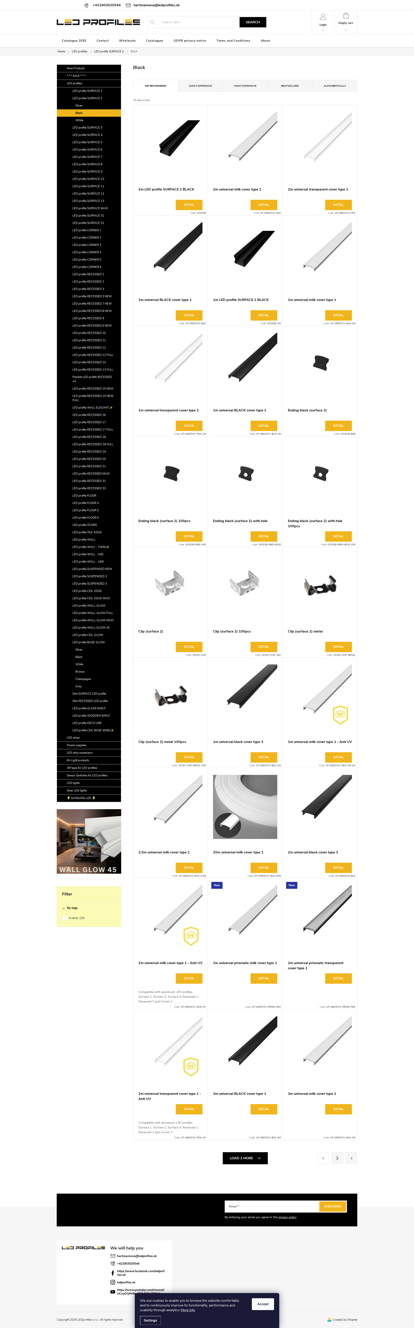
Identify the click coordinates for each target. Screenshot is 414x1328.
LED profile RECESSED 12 (89, 348)
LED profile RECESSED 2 (88, 282)
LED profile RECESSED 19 (89, 452)
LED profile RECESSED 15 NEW (93, 389)
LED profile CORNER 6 (86, 267)
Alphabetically (335, 86)
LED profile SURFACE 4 (87, 135)
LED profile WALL (83, 540)
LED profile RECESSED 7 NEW (92, 304)
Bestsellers (290, 86)
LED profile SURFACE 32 (88, 223)
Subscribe (332, 1206)
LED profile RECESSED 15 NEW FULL (93, 398)
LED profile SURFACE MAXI (90, 208)
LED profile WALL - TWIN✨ (90, 547)
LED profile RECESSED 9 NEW (92, 326)
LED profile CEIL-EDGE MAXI (91, 598)
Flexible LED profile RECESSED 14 (92, 379)
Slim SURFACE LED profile (89, 694)
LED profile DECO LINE (87, 723)
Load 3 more (242, 1158)
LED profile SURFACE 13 (88, 201)
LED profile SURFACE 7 (87, 157)
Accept (263, 1304)
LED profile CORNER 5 (86, 260)
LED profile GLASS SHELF (89, 708)
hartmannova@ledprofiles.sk (137, 1256)
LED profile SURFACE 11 (88, 186)
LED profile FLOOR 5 (85, 510)
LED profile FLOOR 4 (85, 503)
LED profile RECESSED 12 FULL (92, 355)
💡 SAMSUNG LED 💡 (81, 798)
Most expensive (245, 86)
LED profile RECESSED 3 (88, 289)
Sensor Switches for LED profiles (87, 775)
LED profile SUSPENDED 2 (89, 576)
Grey (78, 686)
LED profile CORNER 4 (86, 252)
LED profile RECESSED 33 (89, 488)
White (79, 120)
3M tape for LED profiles (82, 768)
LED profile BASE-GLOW (88, 642)
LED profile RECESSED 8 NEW (92, 311)
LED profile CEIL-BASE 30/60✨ (93, 730)
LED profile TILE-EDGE (87, 532)
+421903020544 (128, 1264)
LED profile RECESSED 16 (89, 415)
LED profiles (74, 83)
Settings (150, 1320)
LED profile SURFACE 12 (88, 194)
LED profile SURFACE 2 (87, 98)
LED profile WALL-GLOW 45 (91, 628)
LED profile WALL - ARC (88, 554)
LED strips (73, 738)
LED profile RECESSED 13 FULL (92, 370)
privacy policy (287, 1217)
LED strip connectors (80, 753)
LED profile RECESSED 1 (88, 274)
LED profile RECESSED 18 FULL (92, 444)
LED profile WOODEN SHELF (91, 716)
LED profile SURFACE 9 (87, 172)
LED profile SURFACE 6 (87, 150)
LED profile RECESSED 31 (89, 481)
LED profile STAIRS (84, 525)
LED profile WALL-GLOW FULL (92, 613)
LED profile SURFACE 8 (87, 164)
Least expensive (200, 86)
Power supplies (76, 745)
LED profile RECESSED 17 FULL (92, 430)
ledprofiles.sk (126, 1282)
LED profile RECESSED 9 (88, 318)
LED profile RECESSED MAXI (91, 474)
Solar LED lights (77, 791)
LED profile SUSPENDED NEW (92, 569)
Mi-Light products (78, 760)
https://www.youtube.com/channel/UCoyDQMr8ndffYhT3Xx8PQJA (140, 1292)
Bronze (80, 672)
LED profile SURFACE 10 (88, 179)
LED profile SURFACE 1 (87, 91)
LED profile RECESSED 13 (89, 362)
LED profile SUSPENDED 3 (89, 584)
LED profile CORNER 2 (86, 238)
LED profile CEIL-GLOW (87, 635)
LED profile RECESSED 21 (89, 466)
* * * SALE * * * (76, 76)
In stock (76, 918)
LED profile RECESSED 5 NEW (92, 296)
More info (188, 1310)
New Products (76, 68)
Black (78, 113)
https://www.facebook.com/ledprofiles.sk (141, 1273)
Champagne (83, 679)
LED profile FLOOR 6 (85, 518)
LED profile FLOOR (84, 496)
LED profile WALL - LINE (88, 562)
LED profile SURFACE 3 (87, 128)
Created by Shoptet (345, 1320)
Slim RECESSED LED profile (90, 701)
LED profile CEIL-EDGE (87, 591)
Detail (189, 205)
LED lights (73, 783)
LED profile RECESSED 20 (89, 459)
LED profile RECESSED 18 (89, 437)
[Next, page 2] (337, 1158)
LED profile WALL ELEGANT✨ (92, 408)
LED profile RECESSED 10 (89, 333)
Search (253, 22)
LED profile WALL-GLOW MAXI (92, 620)
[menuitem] (74, 40)
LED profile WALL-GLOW (89, 606)
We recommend (155, 86)
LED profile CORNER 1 (86, 230)
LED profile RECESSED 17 (89, 422)
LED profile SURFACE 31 (88, 216)
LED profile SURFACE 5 (87, 142)
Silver (79, 106)
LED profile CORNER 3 (86, 245)
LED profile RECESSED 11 (89, 340)
